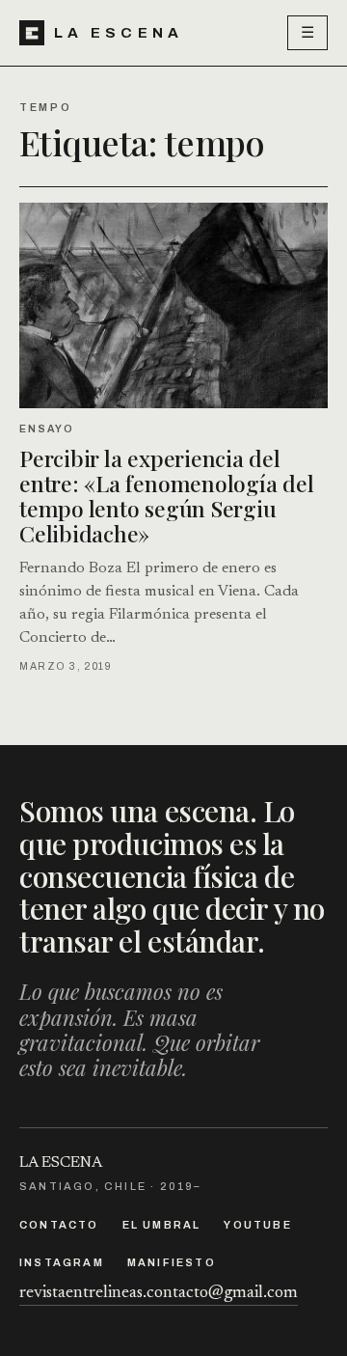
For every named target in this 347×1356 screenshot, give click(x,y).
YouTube (257, 1225)
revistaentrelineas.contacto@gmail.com (158, 1293)
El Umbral (161, 1225)
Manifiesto (171, 1262)
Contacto (59, 1225)
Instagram (61, 1262)
